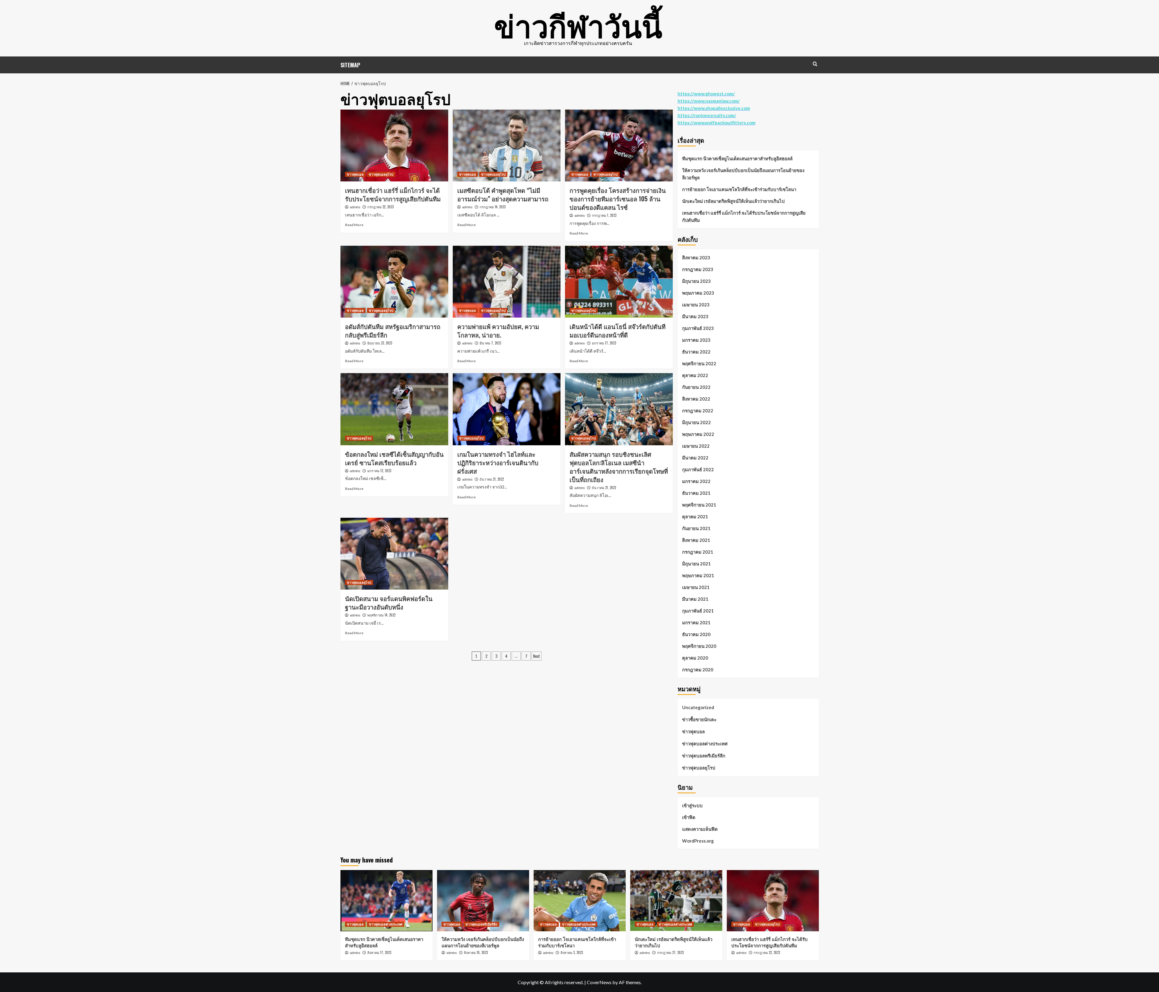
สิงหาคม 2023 (696, 257)
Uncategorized (698, 707)
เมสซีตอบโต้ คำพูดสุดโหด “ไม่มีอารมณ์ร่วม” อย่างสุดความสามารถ (502, 194)
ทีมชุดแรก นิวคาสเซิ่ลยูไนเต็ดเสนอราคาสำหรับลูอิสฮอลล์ (737, 158)
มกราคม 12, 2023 (379, 470)
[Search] (815, 64)
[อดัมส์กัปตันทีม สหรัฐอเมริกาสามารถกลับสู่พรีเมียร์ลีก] (394, 282)
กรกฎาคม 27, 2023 (670, 952)
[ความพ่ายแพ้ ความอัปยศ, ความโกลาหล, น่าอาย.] (506, 282)
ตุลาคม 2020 (695, 658)
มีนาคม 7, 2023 (490, 343)
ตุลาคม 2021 (695, 516)
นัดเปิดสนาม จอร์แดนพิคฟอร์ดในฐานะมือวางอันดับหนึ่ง (389, 602)
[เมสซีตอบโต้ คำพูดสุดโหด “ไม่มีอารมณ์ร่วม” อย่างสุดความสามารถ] (506, 145)
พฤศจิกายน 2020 (699, 646)
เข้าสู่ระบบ (692, 805)
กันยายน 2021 (696, 528)
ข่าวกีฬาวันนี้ (578, 24)
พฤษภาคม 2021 (698, 575)
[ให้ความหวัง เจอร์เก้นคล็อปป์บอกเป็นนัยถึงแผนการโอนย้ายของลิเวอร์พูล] (483, 900)
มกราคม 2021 (696, 622)
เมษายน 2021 (696, 587)
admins (355, 207)
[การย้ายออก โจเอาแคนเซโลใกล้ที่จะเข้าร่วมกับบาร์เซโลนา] (580, 900)
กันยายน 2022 (696, 387)
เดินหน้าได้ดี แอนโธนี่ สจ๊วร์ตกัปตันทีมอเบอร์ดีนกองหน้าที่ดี (618, 330)
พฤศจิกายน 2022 (699, 363)
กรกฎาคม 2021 (697, 552)
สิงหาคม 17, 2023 (379, 952)
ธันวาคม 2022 (696, 351)
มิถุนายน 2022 (696, 422)
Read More (354, 224)
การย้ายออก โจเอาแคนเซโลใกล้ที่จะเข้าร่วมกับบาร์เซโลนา (739, 189)
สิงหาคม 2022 (696, 399)
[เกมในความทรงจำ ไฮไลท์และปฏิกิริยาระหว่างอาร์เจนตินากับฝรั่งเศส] (506, 409)
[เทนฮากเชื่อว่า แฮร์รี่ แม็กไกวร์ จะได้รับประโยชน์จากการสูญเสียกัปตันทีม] (394, 145)
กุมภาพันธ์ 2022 (698, 469)
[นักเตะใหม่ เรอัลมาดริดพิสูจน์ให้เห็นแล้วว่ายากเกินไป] (676, 900)
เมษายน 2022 (696, 446)
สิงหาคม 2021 (696, 540)
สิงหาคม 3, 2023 (571, 952)
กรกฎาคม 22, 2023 (380, 206)
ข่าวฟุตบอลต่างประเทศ (705, 743)
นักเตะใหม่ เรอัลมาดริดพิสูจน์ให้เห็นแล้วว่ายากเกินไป (733, 201)
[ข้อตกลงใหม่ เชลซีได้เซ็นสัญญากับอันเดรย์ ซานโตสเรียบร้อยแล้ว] (394, 409)
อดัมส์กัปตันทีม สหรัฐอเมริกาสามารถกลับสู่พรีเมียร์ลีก (392, 330)
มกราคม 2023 (696, 340)
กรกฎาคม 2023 (697, 269)
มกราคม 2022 (696, 481)
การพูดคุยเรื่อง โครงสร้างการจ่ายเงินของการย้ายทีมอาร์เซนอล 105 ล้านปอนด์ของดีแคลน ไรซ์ (618, 199)
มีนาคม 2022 (695, 457)
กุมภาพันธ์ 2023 (698, 328)
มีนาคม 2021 (695, 599)
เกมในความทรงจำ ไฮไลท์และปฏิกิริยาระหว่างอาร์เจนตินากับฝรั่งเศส (497, 462)
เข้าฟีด (688, 817)
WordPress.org (698, 840)
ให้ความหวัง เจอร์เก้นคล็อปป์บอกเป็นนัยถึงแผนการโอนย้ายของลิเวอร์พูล (743, 174)
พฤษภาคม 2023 (698, 293)
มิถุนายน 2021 (696, 563)
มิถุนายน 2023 (696, 281)
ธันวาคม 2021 (696, 493)
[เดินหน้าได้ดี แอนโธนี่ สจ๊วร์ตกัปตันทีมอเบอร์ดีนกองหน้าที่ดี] (619, 282)
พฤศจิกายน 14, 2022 (381, 615)
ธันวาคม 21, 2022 (492, 479)
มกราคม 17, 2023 (604, 343)
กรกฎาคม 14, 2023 (493, 206)
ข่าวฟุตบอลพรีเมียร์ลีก (703, 755)
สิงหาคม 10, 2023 (476, 952)
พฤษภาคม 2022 (698, 434)
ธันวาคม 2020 (696, 634)
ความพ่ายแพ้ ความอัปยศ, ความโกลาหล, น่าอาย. (498, 330)
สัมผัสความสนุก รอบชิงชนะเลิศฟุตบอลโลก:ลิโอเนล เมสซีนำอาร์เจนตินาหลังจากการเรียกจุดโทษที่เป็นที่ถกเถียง (619, 467)
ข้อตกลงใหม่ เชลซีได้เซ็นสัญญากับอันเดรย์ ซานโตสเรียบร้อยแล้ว (394, 458)
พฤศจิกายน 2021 (699, 504)
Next (536, 656)
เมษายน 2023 (696, 304)
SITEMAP (350, 65)
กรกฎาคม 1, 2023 (604, 215)
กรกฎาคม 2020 (697, 669)
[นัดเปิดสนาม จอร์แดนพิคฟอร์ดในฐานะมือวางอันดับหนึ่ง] (394, 554)
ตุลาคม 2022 (695, 375)
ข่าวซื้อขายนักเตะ (699, 719)
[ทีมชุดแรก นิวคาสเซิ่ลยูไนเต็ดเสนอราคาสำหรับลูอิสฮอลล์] (386, 900)
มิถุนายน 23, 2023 (379, 343)
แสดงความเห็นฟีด (700, 829)
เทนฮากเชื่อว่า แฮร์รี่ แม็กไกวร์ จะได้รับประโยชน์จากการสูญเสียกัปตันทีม (393, 194)
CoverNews (599, 982)
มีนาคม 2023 (695, 316)
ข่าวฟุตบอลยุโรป (381, 174)
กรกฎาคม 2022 (697, 410)
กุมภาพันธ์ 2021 (698, 610)
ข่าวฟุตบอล (355, 174)
